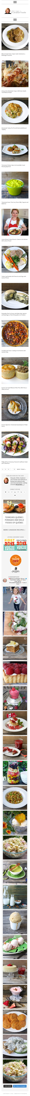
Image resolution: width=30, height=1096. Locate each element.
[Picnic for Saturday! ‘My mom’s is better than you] (15, 848)
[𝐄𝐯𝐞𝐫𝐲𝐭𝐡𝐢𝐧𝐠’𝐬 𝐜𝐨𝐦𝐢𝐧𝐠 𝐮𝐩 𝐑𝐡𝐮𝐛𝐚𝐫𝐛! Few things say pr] (15, 947)
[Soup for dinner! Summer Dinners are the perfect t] (15, 872)
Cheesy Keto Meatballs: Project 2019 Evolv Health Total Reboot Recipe (14, 91)
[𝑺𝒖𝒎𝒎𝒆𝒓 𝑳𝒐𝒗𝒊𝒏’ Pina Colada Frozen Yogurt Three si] (15, 823)
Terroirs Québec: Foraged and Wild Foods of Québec (14, 520)
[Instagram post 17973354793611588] (15, 624)
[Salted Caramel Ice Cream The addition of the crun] (15, 922)
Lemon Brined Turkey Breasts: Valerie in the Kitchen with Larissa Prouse (15, 240)
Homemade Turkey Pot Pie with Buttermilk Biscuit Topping (14, 128)
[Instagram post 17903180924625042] (15, 599)
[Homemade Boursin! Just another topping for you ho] (15, 1047)
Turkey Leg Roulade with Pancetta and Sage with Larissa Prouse (14, 277)
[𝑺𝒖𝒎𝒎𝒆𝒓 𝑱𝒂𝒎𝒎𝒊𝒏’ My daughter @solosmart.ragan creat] (15, 748)
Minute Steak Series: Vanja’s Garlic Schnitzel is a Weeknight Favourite (13, 54)
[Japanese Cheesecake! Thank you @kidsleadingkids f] (15, 972)
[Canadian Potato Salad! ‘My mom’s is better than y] (15, 1071)
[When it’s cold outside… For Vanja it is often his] (15, 798)
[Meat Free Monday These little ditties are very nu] (15, 1022)
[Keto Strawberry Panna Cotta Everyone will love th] (15, 997)
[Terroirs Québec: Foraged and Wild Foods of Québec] (14, 507)
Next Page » (21, 469)
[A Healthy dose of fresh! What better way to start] (15, 897)
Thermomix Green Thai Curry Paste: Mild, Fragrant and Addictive (15, 203)
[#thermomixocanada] (15, 723)
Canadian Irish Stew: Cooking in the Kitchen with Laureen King (14, 351)
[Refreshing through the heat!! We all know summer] (15, 773)
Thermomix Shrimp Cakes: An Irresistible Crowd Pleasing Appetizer (13, 165)
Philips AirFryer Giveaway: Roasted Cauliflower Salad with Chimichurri (14, 462)
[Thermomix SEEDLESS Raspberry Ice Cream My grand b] (15, 698)
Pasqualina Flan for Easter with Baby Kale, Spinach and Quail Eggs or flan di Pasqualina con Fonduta (14, 314)
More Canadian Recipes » (14, 530)
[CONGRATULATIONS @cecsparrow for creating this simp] (15, 648)
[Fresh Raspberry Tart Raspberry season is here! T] (15, 673)
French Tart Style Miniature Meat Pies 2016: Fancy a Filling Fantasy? (14, 388)
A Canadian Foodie (15, 11)
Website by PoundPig (20, 1093)
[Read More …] (20, 484)
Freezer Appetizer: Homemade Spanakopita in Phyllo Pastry (15, 425)
